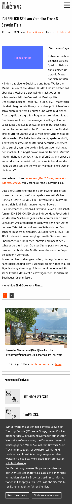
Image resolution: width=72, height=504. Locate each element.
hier (46, 487)
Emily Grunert (36, 32)
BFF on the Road (16, 311)
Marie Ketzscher (41, 364)
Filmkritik (63, 32)
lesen (58, 364)
